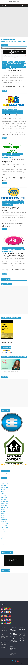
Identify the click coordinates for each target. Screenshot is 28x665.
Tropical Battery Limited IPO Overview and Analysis (13, 41)
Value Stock (18, 171)
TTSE (3, 68)
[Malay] (8, 616)
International (4, 66)
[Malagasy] (5, 616)
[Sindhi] (10, 619)
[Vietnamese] (4, 623)
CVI (11, 121)
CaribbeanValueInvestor (12, 78)
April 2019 (3, 517)
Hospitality (22, 65)
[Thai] (8, 622)
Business (16, 73)
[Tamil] (5, 622)
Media (21, 112)
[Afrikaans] (1, 607)
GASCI (17, 65)
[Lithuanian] (1, 616)
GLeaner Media (19, 123)
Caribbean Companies (14, 75)
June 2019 (3, 513)
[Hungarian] (10, 612)
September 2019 (4, 507)
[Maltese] (9, 616)
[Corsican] (1, 609)
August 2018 (3, 529)
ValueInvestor (10, 128)
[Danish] (5, 609)
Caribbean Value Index (6, 63)
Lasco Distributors (21, 261)
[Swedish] (2, 622)
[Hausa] (4, 612)
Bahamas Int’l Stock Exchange (13, 634)
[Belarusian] (10, 607)
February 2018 (4, 542)
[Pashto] (8, 618)
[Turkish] (9, 622)
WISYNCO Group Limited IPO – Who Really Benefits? (13, 160)
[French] (4, 611)
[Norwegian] (6, 618)
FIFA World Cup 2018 (8, 123)
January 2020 (3, 499)
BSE (9, 61)
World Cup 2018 (21, 128)
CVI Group (15, 121)
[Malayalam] (6, 616)
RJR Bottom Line (8, 125)
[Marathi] (1, 618)
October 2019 (4, 505)
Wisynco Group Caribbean (10, 172)
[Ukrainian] (10, 622)
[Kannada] (10, 614)
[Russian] (5, 619)
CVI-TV (25, 167)
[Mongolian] (2, 618)
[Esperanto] (9, 609)
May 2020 (3, 493)
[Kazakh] (1, 615)
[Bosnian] (2, 608)
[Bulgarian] (4, 608)
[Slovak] (2, 620)
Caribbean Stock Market (6, 77)
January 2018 (3, 544)
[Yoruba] (9, 623)
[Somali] (8, 620)
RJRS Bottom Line (5, 126)
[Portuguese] (1, 619)
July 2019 (3, 511)
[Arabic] (5, 607)
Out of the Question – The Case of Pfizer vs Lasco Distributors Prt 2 (13, 254)
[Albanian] (2, 607)
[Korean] (4, 615)
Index (9, 169)
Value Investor (4, 128)
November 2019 (4, 503)
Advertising (4, 61)
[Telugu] (6, 622)
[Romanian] (4, 619)
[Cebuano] (6, 608)
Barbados (4, 201)
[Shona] (8, 619)
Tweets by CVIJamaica (5, 473)
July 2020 (3, 489)
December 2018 (4, 523)
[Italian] (6, 614)
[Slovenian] (4, 620)
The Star (18, 126)
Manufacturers (5, 157)
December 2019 (4, 501)
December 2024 (4, 483)
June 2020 (3, 491)
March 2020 (3, 495)
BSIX (12, 61)
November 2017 (4, 548)
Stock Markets (4, 171)
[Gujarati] (1, 612)
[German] (9, 611)
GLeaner (14, 123)
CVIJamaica (7, 80)
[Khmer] (2, 615)
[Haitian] (2, 612)
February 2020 (4, 497)
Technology (23, 66)
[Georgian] (8, 611)
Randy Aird (12, 118)
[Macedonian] (4, 616)
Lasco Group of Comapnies (7, 263)
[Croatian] (2, 609)
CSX (24, 63)
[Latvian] (10, 615)
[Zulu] (10, 623)
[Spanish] (9, 620)
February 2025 (4, 481)
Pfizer (21, 263)
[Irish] (5, 614)
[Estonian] (10, 609)
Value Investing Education (10, 68)
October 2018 (4, 525)
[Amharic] (4, 607)
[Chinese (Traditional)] (10, 608)
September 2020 (4, 487)
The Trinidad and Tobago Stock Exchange (13, 653)
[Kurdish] (5, 615)
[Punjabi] (2, 619)
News (21, 169)
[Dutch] (6, 609)
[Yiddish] (8, 623)
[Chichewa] (8, 608)
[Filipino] (1, 611)
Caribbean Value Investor (17, 120)
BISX (8, 73)
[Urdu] (1, 623)
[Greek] (10, 611)
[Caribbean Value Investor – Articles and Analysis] (2, 5)
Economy (4, 65)
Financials (12, 65)
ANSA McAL (11, 214)
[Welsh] (5, 623)
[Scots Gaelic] (6, 620)
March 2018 (3, 540)
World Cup (15, 128)
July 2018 (3, 531)
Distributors (4, 155)
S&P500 (24, 169)
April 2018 (3, 538)
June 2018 (3, 533)
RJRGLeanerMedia (21, 125)
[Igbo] (2, 614)
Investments (13, 169)
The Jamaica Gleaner (12, 126)
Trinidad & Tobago (6, 205)
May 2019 (3, 515)
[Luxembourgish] (2, 616)
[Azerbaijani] (8, 607)
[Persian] (9, 618)
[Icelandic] (1, 614)
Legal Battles (22, 249)
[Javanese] (9, 614)
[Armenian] (6, 607)
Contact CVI (21, 640)
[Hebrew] (6, 612)
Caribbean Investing (22, 75)
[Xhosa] (6, 623)
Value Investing (10, 82)
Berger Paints (15, 214)
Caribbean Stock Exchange (19, 61)
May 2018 (3, 535)
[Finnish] (2, 611)
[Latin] (9, 615)
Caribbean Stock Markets (15, 77)
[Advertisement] (14, 22)
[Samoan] (5, 620)
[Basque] (9, 607)
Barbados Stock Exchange (13, 637)
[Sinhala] (1, 620)
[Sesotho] (9, 619)
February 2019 (4, 519)
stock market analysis (15, 66)
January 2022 (3, 485)
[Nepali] (5, 618)
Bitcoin (11, 73)
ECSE (8, 65)
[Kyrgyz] (6, 615)
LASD (13, 263)
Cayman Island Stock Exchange (13, 641)
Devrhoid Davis (12, 72)
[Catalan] (5, 608)
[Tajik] (4, 622)
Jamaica (3, 112)
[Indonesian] (4, 614)
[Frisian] (5, 611)
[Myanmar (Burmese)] (4, 618)
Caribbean (21, 73)
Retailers (11, 157)
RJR (3, 125)
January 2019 (3, 521)
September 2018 (4, 527)
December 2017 (4, 546)
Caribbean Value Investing (17, 63)
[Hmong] (9, 612)
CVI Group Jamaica (20, 121)
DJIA (7, 169)
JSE (9, 66)
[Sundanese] (10, 620)
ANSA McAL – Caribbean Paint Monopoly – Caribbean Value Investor (12, 209)
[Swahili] (1, 622)
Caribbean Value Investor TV (11, 70)
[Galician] (6, 611)
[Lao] (8, 615)
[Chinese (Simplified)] (9, 608)
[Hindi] (8, 612)
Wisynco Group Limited (19, 172)
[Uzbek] (2, 623)
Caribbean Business (5, 75)
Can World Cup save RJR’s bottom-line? (13, 115)
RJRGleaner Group (14, 125)
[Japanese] (8, 614)
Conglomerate (19, 78)
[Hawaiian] (5, 612)
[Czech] (4, 609)
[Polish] (10, 618)
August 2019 (3, 509)
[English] (8, 609)
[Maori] (10, 616)
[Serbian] (6, 619)
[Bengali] (1, 608)
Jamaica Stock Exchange (13, 80)
